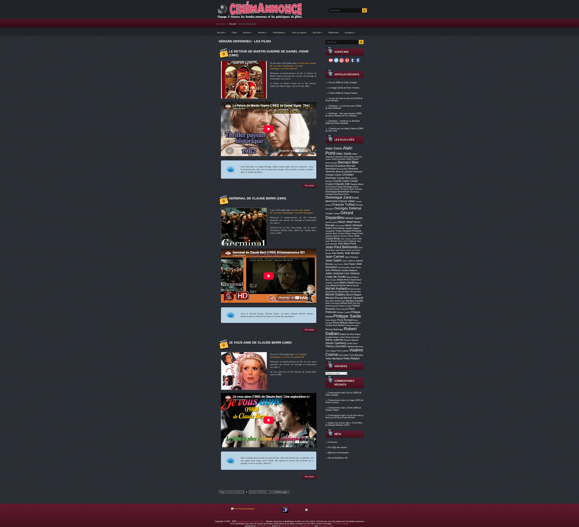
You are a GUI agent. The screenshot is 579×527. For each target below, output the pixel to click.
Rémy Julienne (334, 339)
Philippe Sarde (347, 316)
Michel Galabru (335, 294)
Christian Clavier (333, 175)
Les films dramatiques (283, 66)
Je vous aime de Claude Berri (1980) (260, 342)
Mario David (347, 282)
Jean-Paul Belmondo (341, 247)
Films (234, 32)
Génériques (279, 32)
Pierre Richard (345, 320)
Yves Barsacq (356, 355)
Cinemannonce (334, 393)
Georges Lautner (332, 213)
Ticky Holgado (330, 351)
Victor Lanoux (343, 351)
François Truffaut (343, 204)
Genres (247, 32)
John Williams (332, 270)
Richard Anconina (352, 325)
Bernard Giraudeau (335, 165)
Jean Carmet (334, 256)
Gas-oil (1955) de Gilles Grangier (343, 82)
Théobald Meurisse (354, 346)
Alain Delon (333, 148)
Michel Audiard (336, 288)
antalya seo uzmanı (336, 423)
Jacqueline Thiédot (333, 231)
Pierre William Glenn (344, 322)
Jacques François (351, 230)
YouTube (317, 32)
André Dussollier (339, 159)
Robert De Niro (347, 334)
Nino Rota (356, 303)
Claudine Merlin (356, 184)
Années (262, 32)
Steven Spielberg (335, 343)
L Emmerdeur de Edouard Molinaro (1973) (343, 424)
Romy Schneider (353, 337)
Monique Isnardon (354, 301)
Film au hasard (299, 32)
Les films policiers (289, 69)
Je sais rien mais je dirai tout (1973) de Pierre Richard (344, 416)
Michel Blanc (344, 292)
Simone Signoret (351, 340)
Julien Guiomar (334, 273)
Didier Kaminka (356, 189)
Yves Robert (351, 358)
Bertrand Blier (342, 169)
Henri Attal (345, 221)
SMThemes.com (263, 526)
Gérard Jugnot (353, 218)
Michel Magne (353, 294)
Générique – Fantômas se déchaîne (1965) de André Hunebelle (342, 122)
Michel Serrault (353, 297)
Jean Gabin (333, 260)
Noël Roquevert (331, 306)
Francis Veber (346, 201)
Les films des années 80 (293, 357)
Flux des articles (337, 447)
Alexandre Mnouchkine (344, 157)
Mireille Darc (340, 301)
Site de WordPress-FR (338, 458)
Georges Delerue (347, 208)
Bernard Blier (348, 162)
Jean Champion (351, 257)
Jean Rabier (349, 264)
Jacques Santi (357, 233)
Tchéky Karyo (352, 343)
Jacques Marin (331, 233)
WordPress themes (289, 526)
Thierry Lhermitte (335, 346)
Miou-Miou (329, 301)
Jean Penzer (338, 264)
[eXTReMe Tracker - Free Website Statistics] (285, 512)
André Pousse (352, 159)
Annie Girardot (331, 163)
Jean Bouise (352, 253)
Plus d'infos (309, 186)
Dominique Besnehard (337, 191)
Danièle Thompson (341, 189)
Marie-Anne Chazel (346, 279)
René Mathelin (339, 325)
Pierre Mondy (330, 320)
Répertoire (334, 32)
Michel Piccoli (334, 297)
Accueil (232, 24)
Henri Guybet (339, 226)
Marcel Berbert (352, 277)
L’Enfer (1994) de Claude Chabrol (343, 93)
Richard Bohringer (334, 329)
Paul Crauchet (342, 309)
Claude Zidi (342, 184)
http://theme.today (326, 526)
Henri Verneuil (353, 225)
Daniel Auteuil (331, 187)
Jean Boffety (338, 253)
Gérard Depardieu (339, 215)
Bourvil (339, 171)
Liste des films (258, 521)
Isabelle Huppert (352, 228)
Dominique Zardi (338, 197)
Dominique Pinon (341, 194)
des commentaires (338, 452)
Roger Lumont (339, 337)
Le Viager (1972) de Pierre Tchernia (344, 88)
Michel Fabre (355, 292)
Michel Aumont (354, 289)
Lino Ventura (351, 273)
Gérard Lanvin (331, 222)
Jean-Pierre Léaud (343, 250)
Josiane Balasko (349, 270)
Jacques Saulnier (332, 236)
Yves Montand (334, 358)
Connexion (332, 442)
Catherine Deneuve (352, 171)
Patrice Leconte (345, 306)
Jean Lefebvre (349, 261)
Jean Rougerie (344, 267)
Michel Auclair (352, 285)
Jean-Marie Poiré (347, 243)
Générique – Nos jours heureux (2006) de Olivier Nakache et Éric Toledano (343, 114)
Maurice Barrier (338, 285)
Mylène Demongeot (332, 303)
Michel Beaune (331, 292)
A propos (350, 32)
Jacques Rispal (344, 233)
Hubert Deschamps (335, 228)
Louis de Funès (335, 276)
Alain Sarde (343, 153)
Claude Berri (343, 178)
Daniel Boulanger (344, 187)
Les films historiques (304, 213)
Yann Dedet (343, 355)
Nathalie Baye (346, 303)
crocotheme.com (306, 526)
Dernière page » (281, 492)
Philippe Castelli (343, 312)
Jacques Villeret (346, 236)
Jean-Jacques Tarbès (349, 239)
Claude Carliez (341, 181)
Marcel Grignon (331, 280)
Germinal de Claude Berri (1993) (257, 198)
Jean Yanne (356, 267)
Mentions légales (341, 523)
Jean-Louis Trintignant (347, 241)
